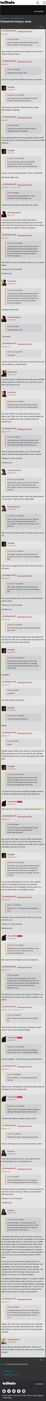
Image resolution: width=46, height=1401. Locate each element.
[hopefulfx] (3, 283)
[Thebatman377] (3, 1341)
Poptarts (11, 1151)
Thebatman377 (13, 1339)
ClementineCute (14, 470)
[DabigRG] (3, 88)
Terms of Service (38, 1395)
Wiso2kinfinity (14, 213)
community (39, 1384)
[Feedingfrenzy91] (8, 31)
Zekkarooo (10, 69)
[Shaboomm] (3, 373)
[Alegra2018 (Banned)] (3, 803)
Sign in (2, 1364)
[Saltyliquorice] (3, 508)
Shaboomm (12, 372)
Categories (39, 12)
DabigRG (10, 39)
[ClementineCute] (3, 472)
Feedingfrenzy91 (24, 31)
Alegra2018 (12, 802)
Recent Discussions (10, 1375)
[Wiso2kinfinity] (3, 214)
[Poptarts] (3, 1153)
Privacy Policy (7, 1397)
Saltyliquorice (13, 507)
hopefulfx (11, 281)
